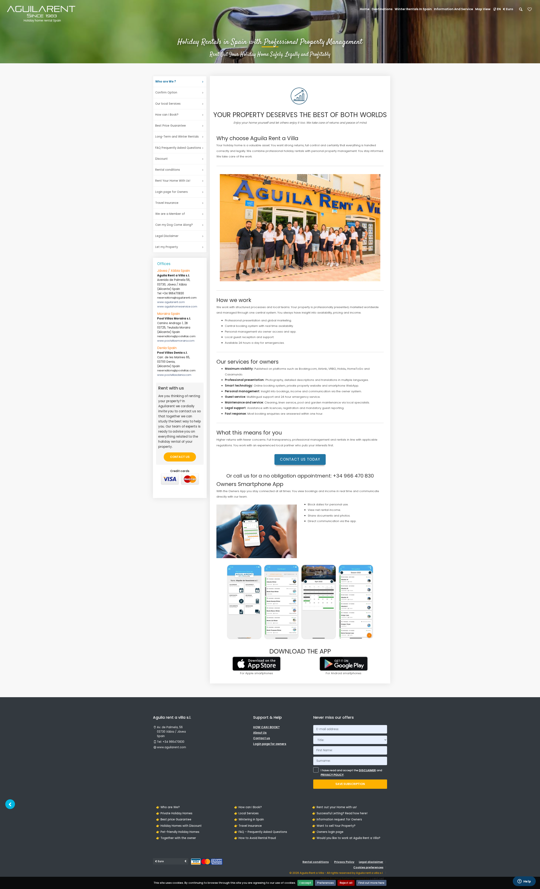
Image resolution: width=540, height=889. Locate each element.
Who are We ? (165, 82)
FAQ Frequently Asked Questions (178, 148)
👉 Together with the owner (176, 838)
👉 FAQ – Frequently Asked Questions (260, 832)
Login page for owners (269, 744)
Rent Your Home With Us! (172, 181)
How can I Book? (166, 115)
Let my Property (166, 247)
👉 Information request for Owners (337, 819)
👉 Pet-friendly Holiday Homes (177, 832)
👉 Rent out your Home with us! (334, 807)
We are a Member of (170, 214)
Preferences (325, 883)
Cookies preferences (368, 867)
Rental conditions (167, 170)
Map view (482, 9)
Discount (161, 159)
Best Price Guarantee (170, 126)
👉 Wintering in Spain (249, 819)
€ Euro (508, 9)
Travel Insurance (166, 203)
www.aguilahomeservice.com (177, 306)
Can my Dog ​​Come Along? (174, 225)
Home (365, 9)
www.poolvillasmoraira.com (175, 341)
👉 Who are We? (168, 807)
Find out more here (371, 883)
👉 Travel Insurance (248, 826)
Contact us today (300, 459)
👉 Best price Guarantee (173, 819)
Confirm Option (166, 93)
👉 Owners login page (327, 832)
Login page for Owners (171, 192)
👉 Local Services (246, 813)
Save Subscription (350, 784)
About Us (260, 733)
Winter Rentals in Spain (413, 9)
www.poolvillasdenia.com (174, 375)
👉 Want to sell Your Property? (333, 826)
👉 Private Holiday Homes (174, 813)
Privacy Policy (344, 862)
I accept (305, 883)
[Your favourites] (530, 11)
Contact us (180, 457)
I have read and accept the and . (351, 772)
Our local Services (168, 104)
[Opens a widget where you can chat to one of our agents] (524, 881)
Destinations (382, 9)
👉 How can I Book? (248, 807)
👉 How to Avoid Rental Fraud (255, 838)
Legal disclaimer (371, 862)
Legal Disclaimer (166, 236)
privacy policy (332, 775)
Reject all (346, 883)
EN (499, 9)
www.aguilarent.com (171, 302)
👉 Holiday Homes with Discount (179, 826)
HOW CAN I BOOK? (266, 727)
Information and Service (453, 9)
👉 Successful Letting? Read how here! (339, 813)
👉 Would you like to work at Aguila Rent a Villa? (346, 838)
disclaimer (367, 770)
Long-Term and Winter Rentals (177, 137)
